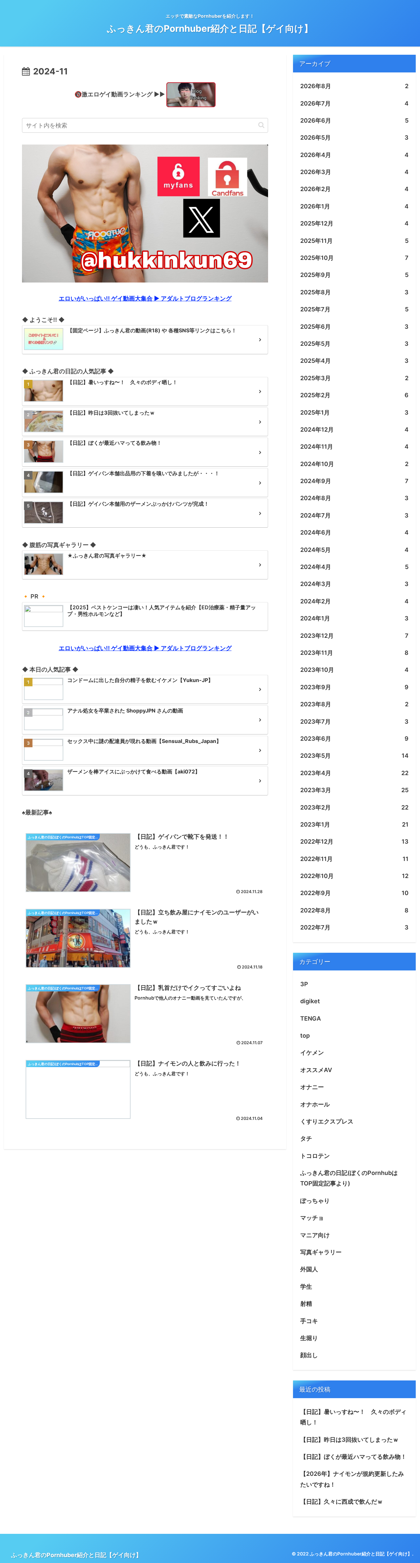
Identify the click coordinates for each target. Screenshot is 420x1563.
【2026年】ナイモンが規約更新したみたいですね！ (352, 1479)
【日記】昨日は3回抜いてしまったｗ (349, 1439)
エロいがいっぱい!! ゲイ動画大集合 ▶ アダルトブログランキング (145, 298)
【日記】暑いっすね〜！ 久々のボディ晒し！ (353, 1417)
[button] (261, 125)
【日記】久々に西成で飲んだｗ (341, 1501)
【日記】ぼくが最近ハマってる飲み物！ (353, 1456)
